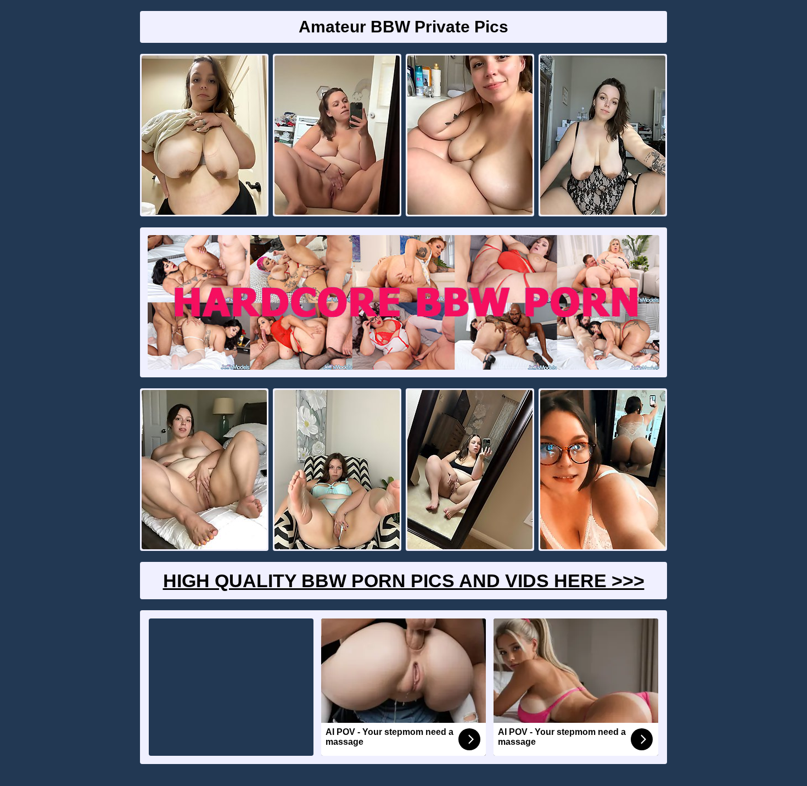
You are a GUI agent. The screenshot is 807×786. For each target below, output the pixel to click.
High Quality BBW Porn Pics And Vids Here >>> (404, 580)
